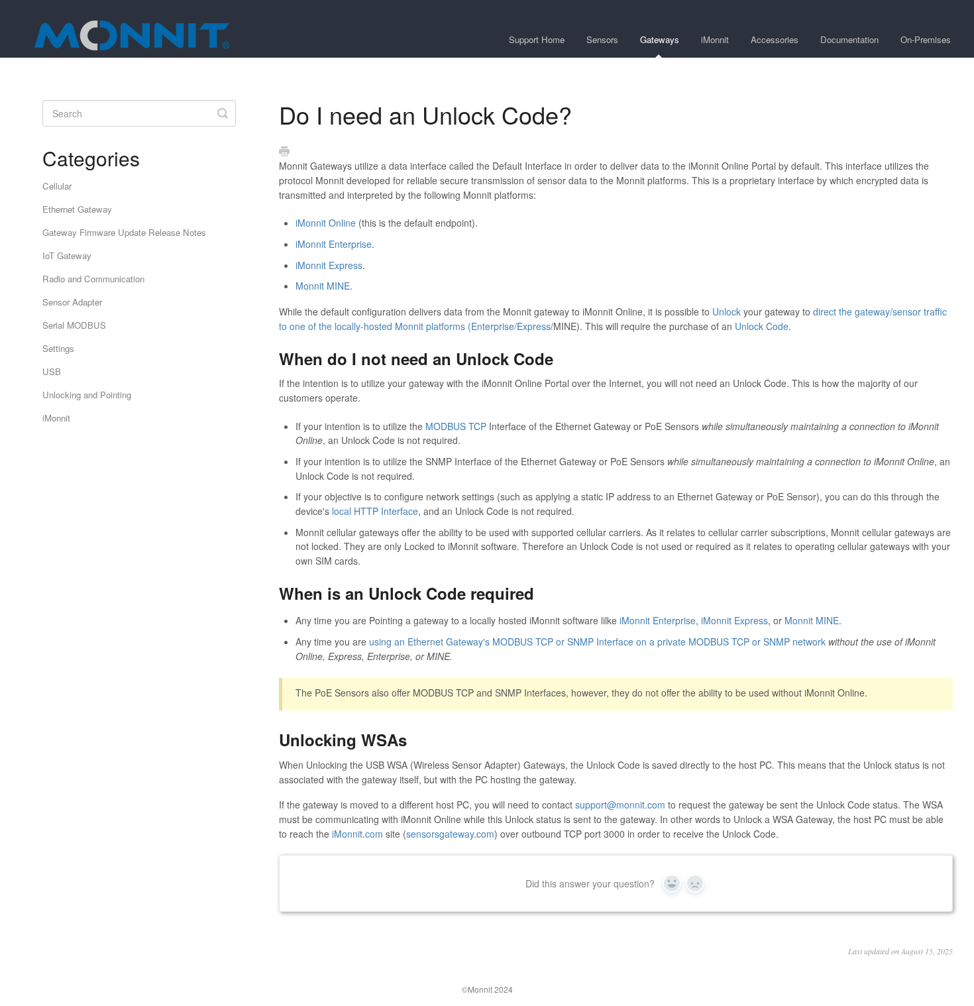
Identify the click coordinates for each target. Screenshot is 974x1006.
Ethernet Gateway (77, 209)
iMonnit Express (329, 265)
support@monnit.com (620, 804)
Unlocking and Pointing (86, 394)
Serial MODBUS (74, 325)
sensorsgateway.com (450, 833)
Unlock (726, 311)
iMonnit (715, 39)
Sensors (602, 39)
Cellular (57, 186)
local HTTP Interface (375, 511)
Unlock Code (761, 326)
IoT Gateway (66, 255)
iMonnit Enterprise (334, 244)
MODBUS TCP (455, 426)
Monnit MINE (323, 285)
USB (51, 371)
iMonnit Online (326, 222)
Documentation (849, 39)
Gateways (659, 39)
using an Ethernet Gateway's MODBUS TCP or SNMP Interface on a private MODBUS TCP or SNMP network (597, 641)
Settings (58, 348)
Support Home (537, 39)
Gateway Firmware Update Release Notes (124, 232)
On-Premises (925, 39)
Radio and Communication (93, 278)
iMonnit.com (357, 833)
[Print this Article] (284, 151)
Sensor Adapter (72, 302)
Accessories (774, 39)
